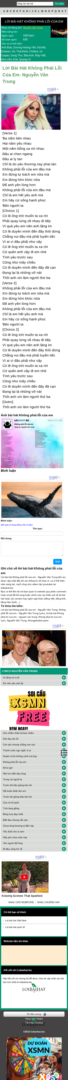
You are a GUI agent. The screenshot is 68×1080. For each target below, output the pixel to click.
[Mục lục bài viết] (64, 753)
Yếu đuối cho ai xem (13, 831)
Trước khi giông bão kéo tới (17, 796)
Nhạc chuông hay (48, 902)
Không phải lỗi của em (14, 762)
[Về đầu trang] (64, 1076)
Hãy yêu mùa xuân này (15, 837)
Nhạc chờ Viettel (34, 1018)
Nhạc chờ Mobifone (21, 902)
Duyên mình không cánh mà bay (20, 756)
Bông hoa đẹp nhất (13, 814)
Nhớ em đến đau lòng (14, 773)
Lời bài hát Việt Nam (16, 920)
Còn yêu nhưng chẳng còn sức (19, 744)
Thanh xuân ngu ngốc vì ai (17, 750)
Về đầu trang (34, 1014)
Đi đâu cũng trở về (12, 849)
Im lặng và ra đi (11, 677)
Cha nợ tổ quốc (11, 802)
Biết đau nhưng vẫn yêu (15, 820)
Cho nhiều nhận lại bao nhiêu (18, 733)
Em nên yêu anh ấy (13, 683)
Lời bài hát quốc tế (15, 927)
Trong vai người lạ (12, 779)
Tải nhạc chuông (34, 1022)
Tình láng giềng (11, 808)
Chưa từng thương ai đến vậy (18, 825)
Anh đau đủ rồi (10, 738)
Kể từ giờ (8, 767)
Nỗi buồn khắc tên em (14, 791)
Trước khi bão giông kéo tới (17, 785)
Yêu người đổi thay (13, 843)
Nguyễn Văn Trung (33, 27)
